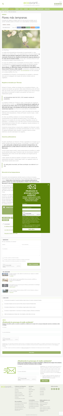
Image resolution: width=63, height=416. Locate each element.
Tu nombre (24, 203)
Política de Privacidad (26, 223)
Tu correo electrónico (26, 207)
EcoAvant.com (24, 216)
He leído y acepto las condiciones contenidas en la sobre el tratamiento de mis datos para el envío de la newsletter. (31, 225)
